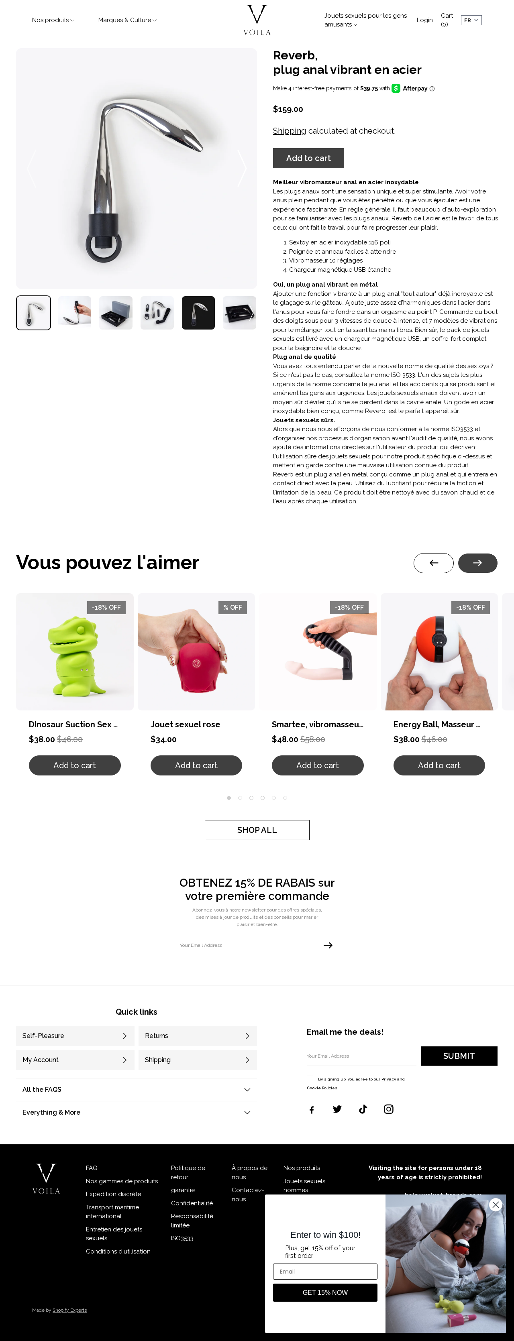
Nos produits (302, 1168)
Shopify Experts (70, 1310)
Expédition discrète (113, 1194)
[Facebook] (311, 1109)
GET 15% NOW (325, 1292)
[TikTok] (363, 1109)
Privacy (388, 1079)
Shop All (257, 830)
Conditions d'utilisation (118, 1251)
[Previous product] (434, 563)
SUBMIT (459, 1056)
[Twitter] (337, 1109)
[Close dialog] (496, 1205)
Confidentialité (192, 1203)
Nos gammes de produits (122, 1181)
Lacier (431, 218)
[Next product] (478, 563)
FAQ (92, 1168)
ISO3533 (182, 1238)
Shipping (289, 131)
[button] (308, 158)
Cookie (314, 1088)
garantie (183, 1190)
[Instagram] (389, 1109)
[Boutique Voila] (46, 1179)
